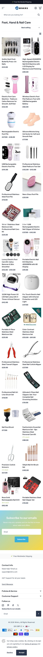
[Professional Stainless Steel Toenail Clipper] (11, 349)
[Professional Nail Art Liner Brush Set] (11, 380)
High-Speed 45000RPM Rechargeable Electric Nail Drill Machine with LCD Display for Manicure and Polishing (31, 64)
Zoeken (38, 14)
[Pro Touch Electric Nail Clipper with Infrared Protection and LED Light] (31, 282)
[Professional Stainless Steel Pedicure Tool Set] (31, 152)
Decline (10, 653)
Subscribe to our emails (11, 609)
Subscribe (21, 539)
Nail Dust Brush (8, 427)
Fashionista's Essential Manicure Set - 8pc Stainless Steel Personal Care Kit (31, 430)
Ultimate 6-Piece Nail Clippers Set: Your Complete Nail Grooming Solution (30, 395)
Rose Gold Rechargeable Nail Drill (10, 498)
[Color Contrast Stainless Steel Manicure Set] (31, 317)
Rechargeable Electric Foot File (10, 133)
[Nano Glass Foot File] (31, 182)
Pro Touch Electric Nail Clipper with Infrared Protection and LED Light (31, 298)
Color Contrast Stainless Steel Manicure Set (28, 331)
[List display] (40, 34)
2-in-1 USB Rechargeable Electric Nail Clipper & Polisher (31, 226)
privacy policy (12, 647)
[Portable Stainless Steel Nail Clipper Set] (31, 485)
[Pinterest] (8, 605)
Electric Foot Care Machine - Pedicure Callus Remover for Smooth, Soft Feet (9, 100)
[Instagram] (3, 605)
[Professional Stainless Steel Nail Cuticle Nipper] (31, 349)
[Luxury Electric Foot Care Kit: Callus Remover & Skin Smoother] (11, 247)
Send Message (7, 584)
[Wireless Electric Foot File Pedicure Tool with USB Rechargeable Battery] (31, 84)
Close (21, 591)
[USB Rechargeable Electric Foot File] (11, 152)
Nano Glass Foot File (30, 194)
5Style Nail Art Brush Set (30, 466)
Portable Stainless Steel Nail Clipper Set (31, 498)
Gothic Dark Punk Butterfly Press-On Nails (9, 61)
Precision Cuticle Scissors (8, 466)
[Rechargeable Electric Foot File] (11, 119)
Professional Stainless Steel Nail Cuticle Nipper (31, 363)
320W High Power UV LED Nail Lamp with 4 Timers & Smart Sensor (11, 296)
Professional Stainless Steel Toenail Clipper (10, 363)
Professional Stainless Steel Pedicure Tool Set (31, 165)
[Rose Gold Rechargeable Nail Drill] (11, 485)
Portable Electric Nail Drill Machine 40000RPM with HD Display (30, 263)
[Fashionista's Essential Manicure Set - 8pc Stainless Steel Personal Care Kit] (31, 415)
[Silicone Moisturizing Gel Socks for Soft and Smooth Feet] (31, 119)
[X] (18, 605)
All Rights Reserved (27, 622)
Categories (3, 8)
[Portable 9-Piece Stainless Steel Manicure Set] (11, 317)
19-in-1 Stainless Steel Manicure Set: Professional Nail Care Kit (10, 228)
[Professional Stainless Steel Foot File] (11, 182)
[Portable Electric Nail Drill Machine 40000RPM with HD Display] (31, 247)
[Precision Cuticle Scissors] (11, 452)
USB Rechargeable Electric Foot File (9, 165)
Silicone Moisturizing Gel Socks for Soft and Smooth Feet (31, 134)
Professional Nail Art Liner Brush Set (10, 393)
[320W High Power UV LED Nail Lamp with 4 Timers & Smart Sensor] (11, 282)
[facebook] (13, 605)
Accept (21, 652)
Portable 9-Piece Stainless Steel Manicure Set (8, 331)
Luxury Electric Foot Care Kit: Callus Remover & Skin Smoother (9, 263)
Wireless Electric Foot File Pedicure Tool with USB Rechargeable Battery (31, 100)
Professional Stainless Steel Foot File (10, 195)
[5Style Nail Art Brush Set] (31, 452)
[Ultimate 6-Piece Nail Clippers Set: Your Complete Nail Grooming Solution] (31, 380)
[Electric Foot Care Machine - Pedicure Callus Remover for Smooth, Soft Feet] (11, 84)
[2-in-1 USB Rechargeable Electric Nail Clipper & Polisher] (31, 212)
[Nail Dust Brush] (11, 415)
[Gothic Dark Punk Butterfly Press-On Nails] (11, 46)
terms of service (31, 644)
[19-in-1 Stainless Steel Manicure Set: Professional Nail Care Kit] (11, 212)
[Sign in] (35, 8)
